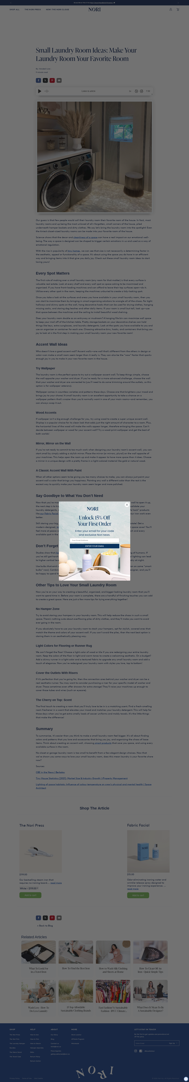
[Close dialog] (127, 504)
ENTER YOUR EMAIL (94, 546)
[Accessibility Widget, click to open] (186, 1079)
